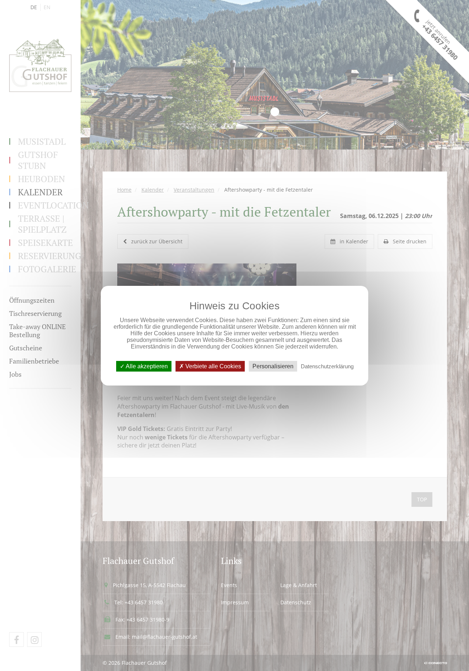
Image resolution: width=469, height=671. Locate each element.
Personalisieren (272, 366)
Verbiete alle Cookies (212, 366)
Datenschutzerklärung (327, 366)
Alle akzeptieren (146, 366)
